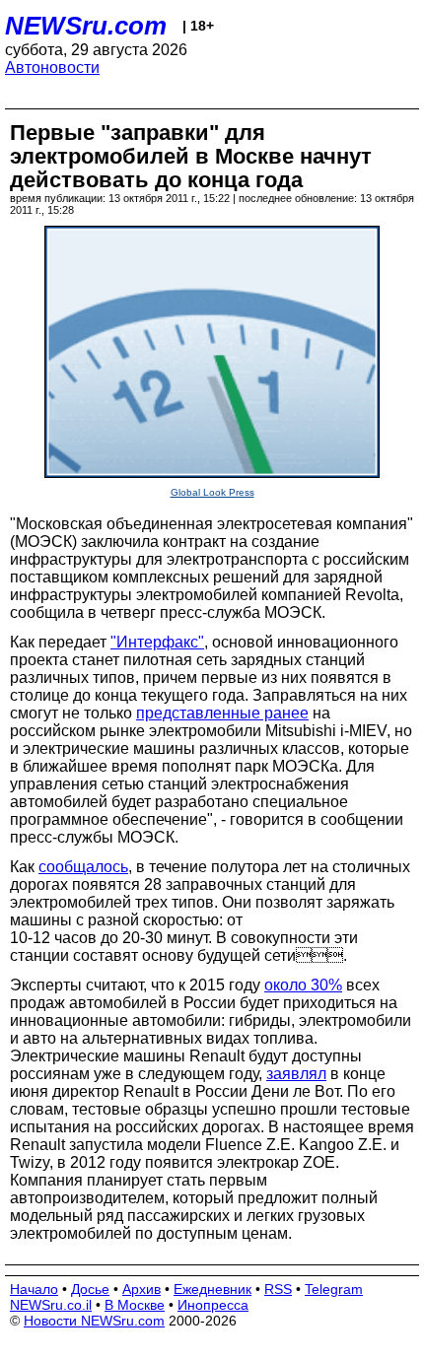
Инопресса (212, 1305)
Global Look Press (212, 492)
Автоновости (52, 67)
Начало (34, 1289)
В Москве (135, 1305)
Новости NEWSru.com (94, 1320)
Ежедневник (212, 1289)
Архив (141, 1289)
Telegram (334, 1289)
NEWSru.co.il (51, 1305)
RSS (278, 1289)
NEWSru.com (86, 25)
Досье (90, 1289)
